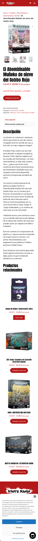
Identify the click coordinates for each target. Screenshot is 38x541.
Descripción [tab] (10, 120)
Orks (18, 112)
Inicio (5, 13)
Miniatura (13, 112)
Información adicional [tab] (14, 124)
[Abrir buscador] (34, 3)
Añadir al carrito (12, 98)
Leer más (19, 317)
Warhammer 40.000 (11, 16)
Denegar (19, 527)
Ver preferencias (19, 533)
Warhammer (22, 13)
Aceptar (19, 522)
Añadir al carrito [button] (19, 370)
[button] (35, 496)
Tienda (12, 13)
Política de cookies (18, 538)
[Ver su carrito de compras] (30, 3)
